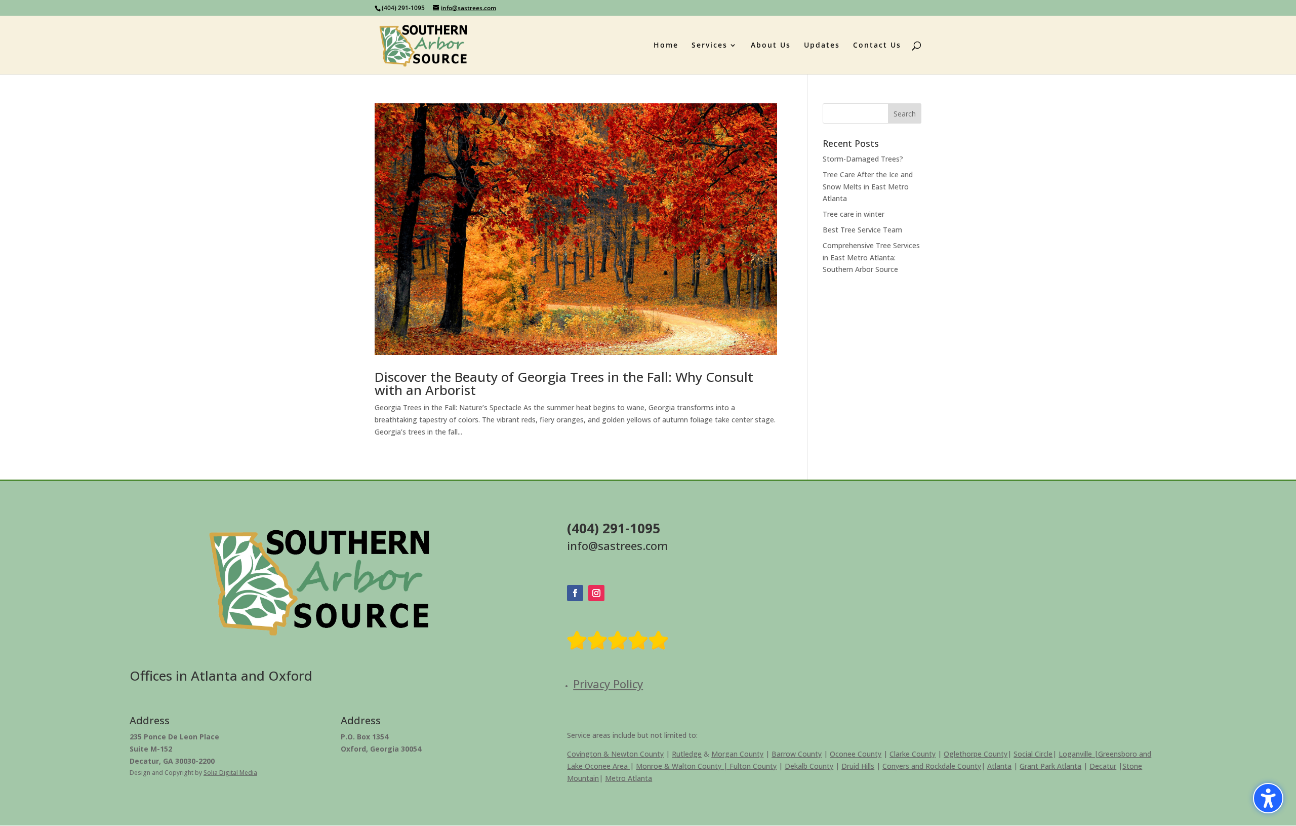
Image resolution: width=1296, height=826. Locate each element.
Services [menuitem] (709, 46)
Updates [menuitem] (822, 46)
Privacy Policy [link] (608, 683)
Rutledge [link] (687, 754)
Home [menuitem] (666, 46)
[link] (423, 44)
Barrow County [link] (797, 754)
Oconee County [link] (855, 754)
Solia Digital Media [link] (230, 772)
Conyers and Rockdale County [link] (931, 766)
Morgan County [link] (737, 754)
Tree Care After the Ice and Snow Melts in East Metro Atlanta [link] (868, 187)
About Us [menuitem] (771, 46)
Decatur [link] (1102, 766)
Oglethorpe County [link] (975, 754)
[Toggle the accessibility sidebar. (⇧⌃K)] (1268, 798)
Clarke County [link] (912, 754)
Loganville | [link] (1078, 754)
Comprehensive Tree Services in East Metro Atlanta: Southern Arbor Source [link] (871, 257)
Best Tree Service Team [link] (862, 229)
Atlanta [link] (999, 766)
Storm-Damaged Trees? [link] (863, 159)
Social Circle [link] (1033, 754)
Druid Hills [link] (857, 766)
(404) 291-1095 (403, 8)
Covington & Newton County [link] (615, 754)
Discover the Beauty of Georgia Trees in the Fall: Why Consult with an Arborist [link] (564, 383)
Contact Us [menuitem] (877, 46)
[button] (904, 113)
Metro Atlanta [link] (628, 778)
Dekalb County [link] (809, 766)
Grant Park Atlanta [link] (1050, 766)
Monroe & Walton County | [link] (683, 766)
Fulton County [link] (753, 766)
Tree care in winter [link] (853, 214)
